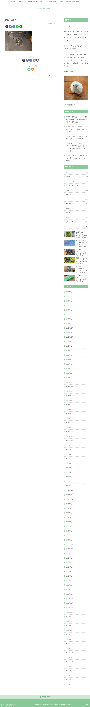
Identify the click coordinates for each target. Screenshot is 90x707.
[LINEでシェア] (17, 26)
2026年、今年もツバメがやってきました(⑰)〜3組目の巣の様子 (76, 137)
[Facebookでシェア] (10, 26)
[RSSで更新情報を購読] (32, 69)
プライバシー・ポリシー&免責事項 (79, 704)
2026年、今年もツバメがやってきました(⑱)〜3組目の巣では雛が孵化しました (76, 129)
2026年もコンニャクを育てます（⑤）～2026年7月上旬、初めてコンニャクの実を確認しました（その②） (76, 147)
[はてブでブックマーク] (13, 26)
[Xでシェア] (6, 26)
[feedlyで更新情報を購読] (28, 69)
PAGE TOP (45, 697)
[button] (20, 26)
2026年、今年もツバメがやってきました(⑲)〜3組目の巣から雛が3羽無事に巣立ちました (76, 119)
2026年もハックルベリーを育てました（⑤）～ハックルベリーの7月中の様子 (77, 158)
